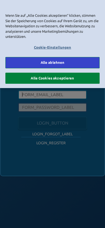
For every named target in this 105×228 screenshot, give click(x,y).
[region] (52, 44)
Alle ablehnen (53, 62)
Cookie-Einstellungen (52, 47)
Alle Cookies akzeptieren (52, 78)
